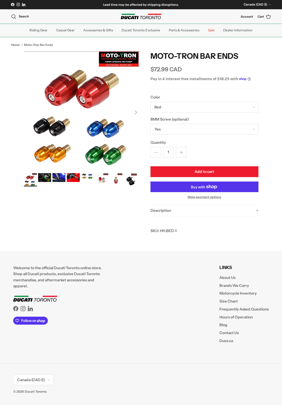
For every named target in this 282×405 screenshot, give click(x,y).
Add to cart (204, 171)
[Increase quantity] (181, 152)
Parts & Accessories (184, 30)
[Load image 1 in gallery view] (82, 110)
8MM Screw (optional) (169, 119)
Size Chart (228, 301)
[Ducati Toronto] (141, 16)
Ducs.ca (226, 341)
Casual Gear (65, 30)
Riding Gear (39, 30)
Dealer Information (237, 30)
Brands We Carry (234, 285)
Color (155, 97)
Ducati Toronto (35, 392)
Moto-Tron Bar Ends (38, 45)
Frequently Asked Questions (244, 309)
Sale (211, 30)
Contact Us (229, 333)
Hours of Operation (236, 317)
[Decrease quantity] (155, 152)
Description (160, 210)
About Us (227, 277)
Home (15, 45)
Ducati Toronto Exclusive (141, 30)
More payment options (204, 197)
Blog (223, 325)
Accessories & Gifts (98, 30)
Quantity (158, 142)
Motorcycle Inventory (238, 293)
